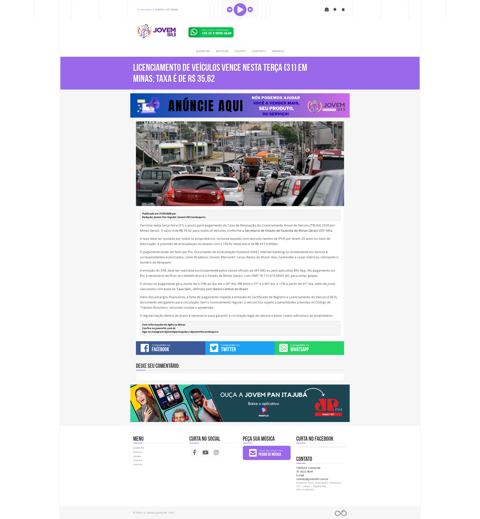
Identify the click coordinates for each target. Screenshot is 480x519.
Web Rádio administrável (341, 512)
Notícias (222, 51)
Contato (259, 51)
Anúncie (278, 51)
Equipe (240, 51)
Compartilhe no (161, 347)
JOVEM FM (202, 51)
